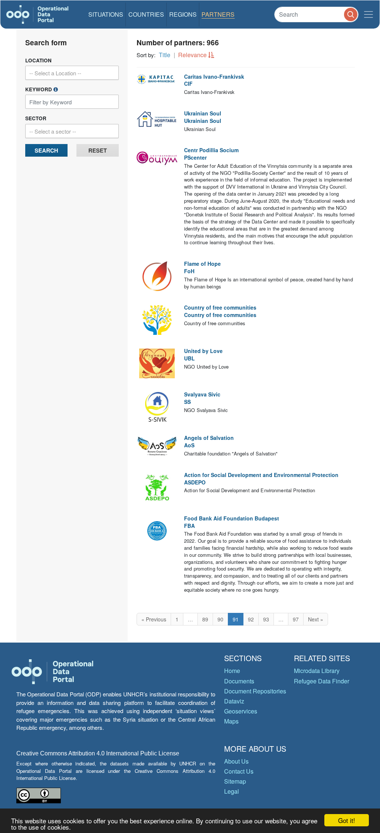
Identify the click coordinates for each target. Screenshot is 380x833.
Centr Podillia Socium (211, 150)
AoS (189, 445)
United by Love (203, 351)
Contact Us (238, 771)
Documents (239, 681)
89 (205, 619)
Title (164, 54)
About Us (236, 761)
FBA (189, 525)
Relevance (192, 54)
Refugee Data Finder (321, 681)
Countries (146, 14)
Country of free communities (220, 307)
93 (266, 619)
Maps (231, 721)
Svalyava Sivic (202, 394)
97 (296, 619)
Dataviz (234, 701)
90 (220, 619)
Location (38, 60)
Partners (218, 14)
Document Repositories (255, 691)
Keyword (39, 89)
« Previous (153, 619)
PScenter (195, 157)
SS (187, 401)
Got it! (346, 820)
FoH (189, 271)
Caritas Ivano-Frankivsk (214, 76)
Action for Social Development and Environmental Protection (261, 474)
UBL (189, 358)
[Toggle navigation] (368, 14)
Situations (105, 14)
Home (232, 670)
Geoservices (240, 711)
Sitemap (235, 781)
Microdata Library (317, 670)
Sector (35, 118)
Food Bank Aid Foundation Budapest (231, 518)
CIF (188, 83)
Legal (231, 791)
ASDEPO (195, 482)
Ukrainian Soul (202, 113)
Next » (315, 619)
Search (46, 150)
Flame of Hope (202, 263)
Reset (97, 150)
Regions (183, 14)
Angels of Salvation (209, 437)
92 (251, 619)
